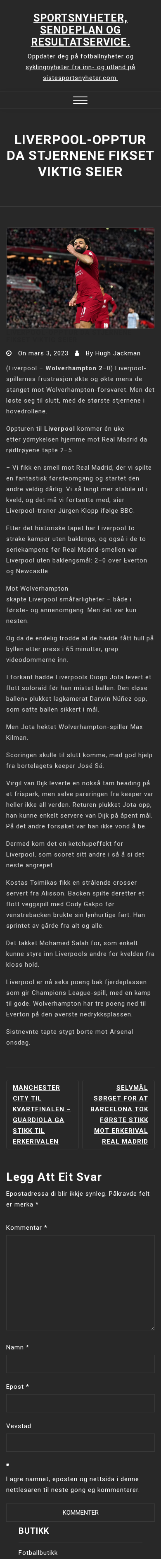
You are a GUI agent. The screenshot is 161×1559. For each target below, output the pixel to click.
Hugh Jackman (118, 353)
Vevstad (18, 1426)
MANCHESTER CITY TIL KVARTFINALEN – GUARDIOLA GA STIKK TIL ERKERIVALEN (42, 1114)
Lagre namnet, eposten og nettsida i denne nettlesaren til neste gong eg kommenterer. (73, 1484)
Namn (17, 1347)
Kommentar (26, 1227)
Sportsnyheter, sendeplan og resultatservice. (80, 30)
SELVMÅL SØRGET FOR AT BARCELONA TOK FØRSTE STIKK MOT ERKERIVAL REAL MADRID (119, 1114)
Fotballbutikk (38, 1553)
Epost (17, 1386)
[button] (80, 101)
